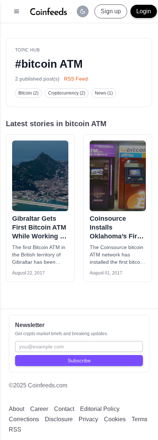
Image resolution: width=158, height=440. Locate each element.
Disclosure (59, 419)
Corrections (24, 419)
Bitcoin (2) (28, 93)
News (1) (104, 93)
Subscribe (79, 360)
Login (143, 11)
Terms (139, 419)
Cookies (115, 419)
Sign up (111, 11)
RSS (15, 429)
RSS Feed (76, 79)
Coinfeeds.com (47, 385)
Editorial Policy (99, 409)
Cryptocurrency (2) (66, 93)
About (16, 409)
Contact (64, 409)
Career (39, 409)
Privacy (88, 419)
